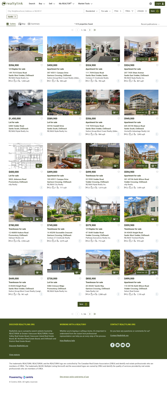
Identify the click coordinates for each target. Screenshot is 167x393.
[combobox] (45, 11)
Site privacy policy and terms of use (74, 377)
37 (155, 219)
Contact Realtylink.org (119, 335)
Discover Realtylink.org (18, 346)
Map (23, 24)
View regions (14, 355)
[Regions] (150, 3)
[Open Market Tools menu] (92, 4)
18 (40, 272)
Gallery (13, 24)
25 (78, 165)
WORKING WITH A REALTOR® (73, 324)
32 (40, 59)
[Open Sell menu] (54, 4)
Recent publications (149, 24)
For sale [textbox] (104, 11)
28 (117, 59)
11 (78, 112)
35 (155, 165)
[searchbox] (43, 11)
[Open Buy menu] (44, 4)
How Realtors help (67, 341)
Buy (40, 3)
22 (117, 112)
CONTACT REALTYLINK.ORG (122, 324)
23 (78, 59)
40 (78, 219)
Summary (35, 24)
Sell (50, 3)
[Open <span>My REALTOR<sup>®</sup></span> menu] (73, 4)
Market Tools (84, 3)
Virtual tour (140, 59)
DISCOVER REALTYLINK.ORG (22, 324)
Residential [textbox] (90, 11)
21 (155, 59)
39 (155, 112)
